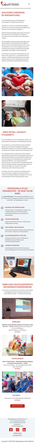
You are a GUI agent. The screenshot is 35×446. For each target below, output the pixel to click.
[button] (17, 406)
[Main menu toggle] (29, 4)
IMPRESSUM (17, 433)
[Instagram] (17, 430)
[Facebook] (11, 430)
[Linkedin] (24, 430)
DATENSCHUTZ (17, 435)
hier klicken (17, 331)
